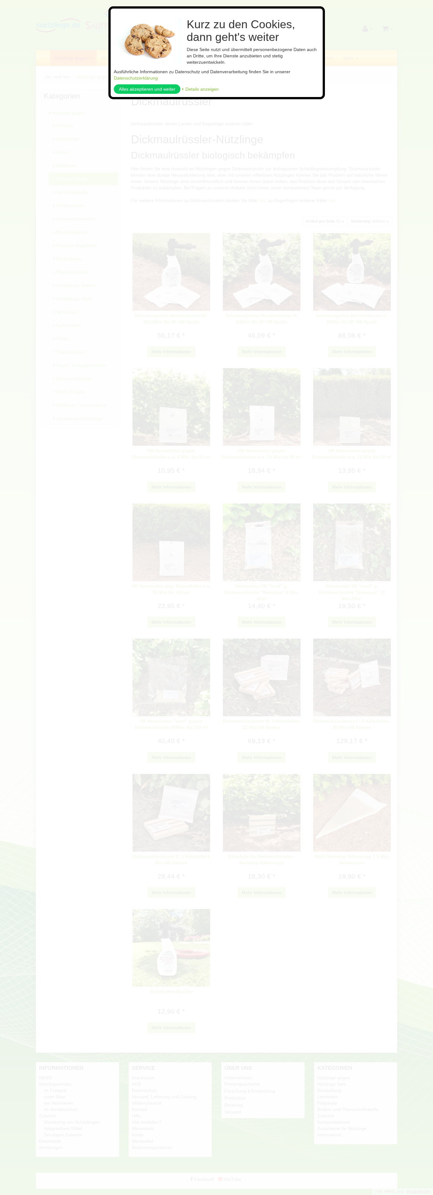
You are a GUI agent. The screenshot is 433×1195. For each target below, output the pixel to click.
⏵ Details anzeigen (200, 89)
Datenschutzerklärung (136, 78)
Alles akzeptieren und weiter (147, 89)
